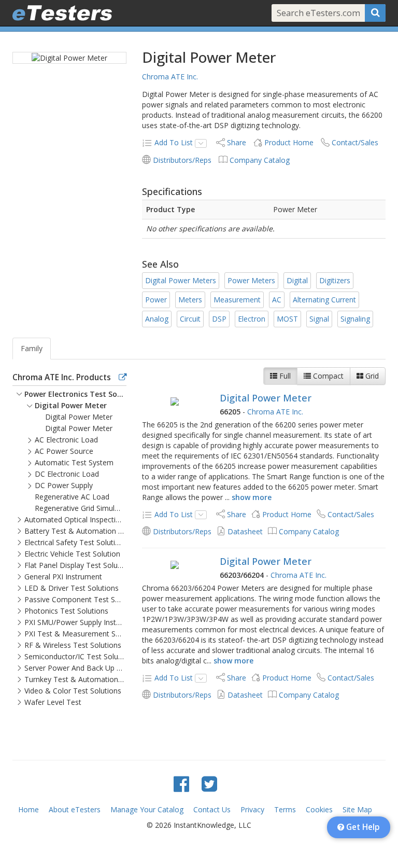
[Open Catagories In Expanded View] (122, 377)
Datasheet (245, 531)
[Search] (375, 13)
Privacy (252, 809)
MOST (287, 319)
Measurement (237, 299)
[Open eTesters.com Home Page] (62, 13)
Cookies (319, 809)
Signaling (355, 319)
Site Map (357, 809)
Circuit (190, 319)
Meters (190, 299)
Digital (297, 280)
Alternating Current (324, 299)
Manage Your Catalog (146, 809)
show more (252, 497)
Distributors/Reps (182, 160)
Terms (285, 809)
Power (156, 299)
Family (31, 348)
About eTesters (75, 809)
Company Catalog (260, 160)
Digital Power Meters (180, 280)
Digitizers (334, 280)
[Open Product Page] (174, 401)
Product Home (289, 142)
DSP (219, 319)
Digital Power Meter (265, 398)
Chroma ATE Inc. (170, 76)
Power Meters (251, 280)
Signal (319, 319)
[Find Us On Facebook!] (181, 783)
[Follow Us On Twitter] (209, 783)
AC (276, 299)
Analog (156, 319)
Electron (251, 319)
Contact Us (212, 809)
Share (236, 142)
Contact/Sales (355, 142)
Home (28, 809)
